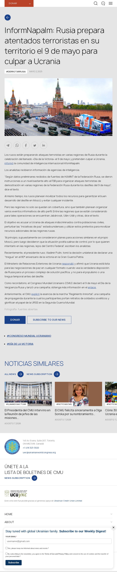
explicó (35, 294)
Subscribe (13, 562)
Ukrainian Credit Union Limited (68, 500)
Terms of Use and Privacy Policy (57, 554)
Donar (15, 319)
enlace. (92, 287)
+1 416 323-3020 (31, 447)
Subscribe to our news (49, 319)
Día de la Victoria (21, 344)
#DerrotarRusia (16, 71)
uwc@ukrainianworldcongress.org (39, 452)
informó (9, 163)
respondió (68, 263)
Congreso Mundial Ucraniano (30, 336)
